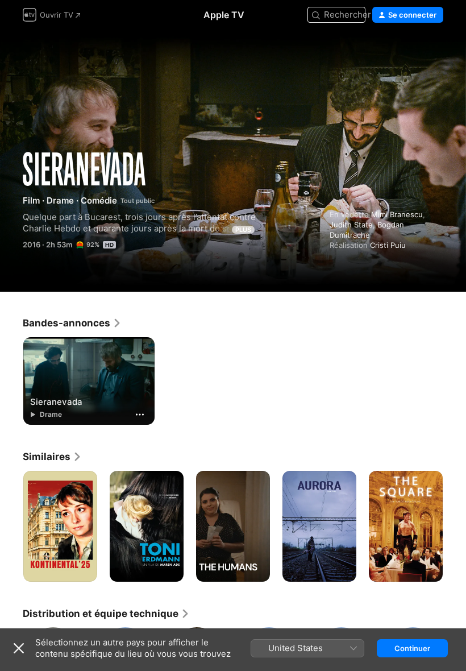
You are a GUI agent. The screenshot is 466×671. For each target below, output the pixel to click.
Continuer (412, 648)
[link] (72, 323)
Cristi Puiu (388, 245)
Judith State (351, 224)
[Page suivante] (455, 526)
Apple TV (223, 14)
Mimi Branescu (397, 214)
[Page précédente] (11, 526)
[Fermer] (19, 648)
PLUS (243, 230)
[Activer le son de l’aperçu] (435, 52)
